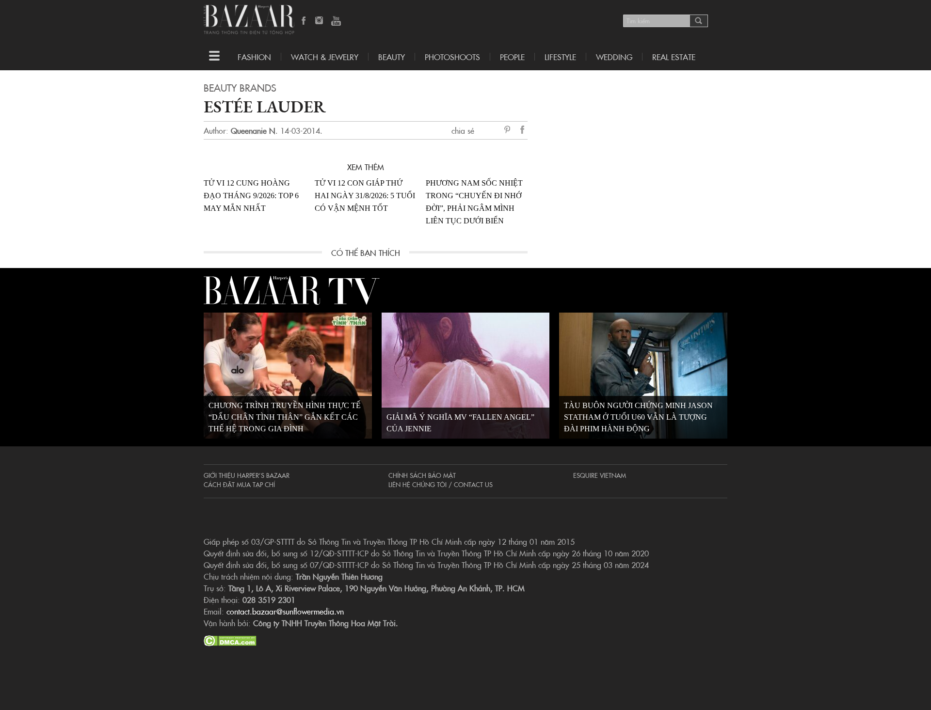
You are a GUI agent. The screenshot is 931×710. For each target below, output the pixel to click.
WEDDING (614, 57)
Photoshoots (452, 57)
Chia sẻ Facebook (523, 131)
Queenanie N (253, 130)
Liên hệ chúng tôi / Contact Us (440, 484)
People (512, 57)
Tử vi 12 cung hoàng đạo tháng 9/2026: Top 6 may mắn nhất (251, 195)
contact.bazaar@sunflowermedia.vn (285, 611)
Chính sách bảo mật (422, 475)
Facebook (304, 21)
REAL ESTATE (673, 57)
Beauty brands (240, 87)
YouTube (336, 21)
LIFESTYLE (560, 57)
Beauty (391, 57)
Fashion (254, 57)
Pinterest (509, 130)
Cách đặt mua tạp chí (239, 484)
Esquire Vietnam (599, 475)
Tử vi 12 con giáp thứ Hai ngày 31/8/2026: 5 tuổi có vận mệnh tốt (365, 195)
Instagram (320, 21)
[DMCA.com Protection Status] (230, 639)
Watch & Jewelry (324, 57)
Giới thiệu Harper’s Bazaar (246, 475)
